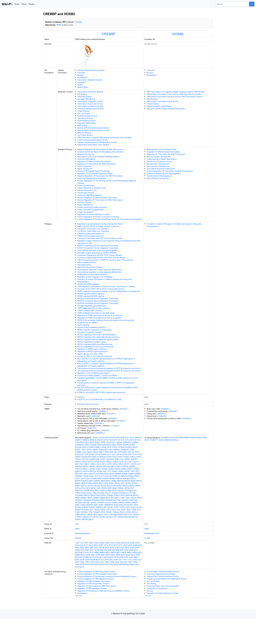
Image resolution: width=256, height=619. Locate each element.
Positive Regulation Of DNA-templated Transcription (97, 197)
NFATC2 (125, 485)
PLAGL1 (89, 493)
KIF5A (86, 476)
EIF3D (97, 454)
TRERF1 (109, 512)
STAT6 (139, 507)
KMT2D (124, 476)
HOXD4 (99, 471)
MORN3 (192, 437)
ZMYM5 (128, 517)
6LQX (131, 557)
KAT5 (106, 473)
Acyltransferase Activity (86, 120)
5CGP (137, 547)
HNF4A (125, 466)
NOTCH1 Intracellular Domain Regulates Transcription (98, 245)
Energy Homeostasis (85, 212)
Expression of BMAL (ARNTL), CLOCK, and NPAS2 (97, 375)
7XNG (77, 564)
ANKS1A (85, 440)
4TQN (117, 547)
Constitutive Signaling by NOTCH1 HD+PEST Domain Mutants (101, 257)
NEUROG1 (117, 485)
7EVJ (125, 559)
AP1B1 (106, 440)
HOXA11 (85, 468)
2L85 (77, 545)
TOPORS (84, 512)
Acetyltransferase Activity (87, 115)
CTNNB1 (78, 452)
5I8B (117, 550)
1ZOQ (117, 542)
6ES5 (92, 557)
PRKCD (86, 495)
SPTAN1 (78, 507)
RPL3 (128, 497)
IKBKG (121, 471)
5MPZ (118, 552)
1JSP (77, 542)
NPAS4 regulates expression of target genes (94, 329)
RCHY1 (147, 440)
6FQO (106, 557)
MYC (123, 483)
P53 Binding (82, 94)
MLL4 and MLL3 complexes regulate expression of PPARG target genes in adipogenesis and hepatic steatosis (106, 359)
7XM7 (130, 562)
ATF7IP (137, 440)
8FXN (102, 564)
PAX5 (92, 490)
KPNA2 (130, 476)
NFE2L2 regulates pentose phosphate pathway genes (98, 339)
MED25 (127, 481)
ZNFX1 (91, 519)
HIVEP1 (127, 464)
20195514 (186, 418)
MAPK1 (133, 478)
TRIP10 (122, 512)
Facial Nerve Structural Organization (161, 168)
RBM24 (96, 497)
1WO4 (96, 542)
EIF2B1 (92, 454)
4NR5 (82, 547)
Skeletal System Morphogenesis (159, 176)
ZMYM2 (121, 517)
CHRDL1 (97, 447)
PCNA (108, 490)
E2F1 (116, 452)
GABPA (92, 459)
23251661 (99, 423)
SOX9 (121, 505)
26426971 (165, 408)
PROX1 (104, 495)
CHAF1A (85, 447)
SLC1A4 (108, 502)
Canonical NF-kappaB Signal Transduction (93, 171)
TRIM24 (116, 512)
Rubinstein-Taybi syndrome (87, 404)
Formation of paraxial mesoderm (89, 332)
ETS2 (140, 454)
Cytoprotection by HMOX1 (87, 322)
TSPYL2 (134, 512)
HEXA (98, 464)
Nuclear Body (82, 87)
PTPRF (122, 495)
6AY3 (77, 557)
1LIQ (81, 542)
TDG (118, 509)
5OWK (87, 554)
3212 (146, 524)
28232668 (112, 418)
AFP (118, 437)
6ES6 (96, 557)
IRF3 (137, 471)
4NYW (101, 547)
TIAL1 (139, 509)
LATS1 (77, 478)
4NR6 (87, 547)
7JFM (134, 559)
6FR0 (121, 557)
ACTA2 (101, 437)
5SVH (93, 554)
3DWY (101, 545)
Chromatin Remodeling (86, 159)
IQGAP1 (127, 471)
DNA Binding (152, 99)
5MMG (102, 552)
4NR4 (77, 547)
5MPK (107, 552)
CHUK (103, 447)
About (24, 4)
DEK (111, 452)
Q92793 (78, 538)
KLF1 (97, 476)
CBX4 (87, 444)
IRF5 (77, 473)
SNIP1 (101, 505)
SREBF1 (92, 507)
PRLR (98, 495)
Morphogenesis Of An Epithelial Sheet (161, 149)
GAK (98, 459)
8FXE (97, 564)
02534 (77, 528)
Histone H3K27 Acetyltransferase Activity (93, 130)
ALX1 (132, 437)
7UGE (96, 562)
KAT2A (95, 473)
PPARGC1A (123, 493)
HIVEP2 (134, 464)
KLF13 (101, 476)
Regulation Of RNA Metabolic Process (92, 588)
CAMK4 (119, 442)
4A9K (130, 545)
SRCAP (85, 507)
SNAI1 (77, 505)
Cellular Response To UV (87, 190)
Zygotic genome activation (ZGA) (90, 353)
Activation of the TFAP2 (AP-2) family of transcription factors (100, 289)
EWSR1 (78, 456)
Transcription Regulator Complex (89, 79)
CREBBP (108, 33)
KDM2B (118, 473)
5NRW (77, 554)
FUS (83, 459)
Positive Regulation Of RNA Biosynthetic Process (96, 571)
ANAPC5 (138, 437)
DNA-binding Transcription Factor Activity (163, 101)
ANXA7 (100, 440)
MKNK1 (78, 483)
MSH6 (95, 483)
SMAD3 (128, 502)
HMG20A (78, 466)
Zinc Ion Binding (83, 113)
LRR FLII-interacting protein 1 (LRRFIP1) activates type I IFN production (105, 260)
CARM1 (135, 442)
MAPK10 (78, 481)
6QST (77, 559)
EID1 (82, 454)
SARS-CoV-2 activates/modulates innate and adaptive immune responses (105, 320)
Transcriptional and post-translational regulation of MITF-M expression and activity (109, 368)
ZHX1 (115, 517)
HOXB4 (117, 468)
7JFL (130, 559)
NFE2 (138, 485)
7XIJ (125, 562)
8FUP (82, 564)
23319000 (111, 413)
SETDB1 (86, 502)
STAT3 (128, 507)
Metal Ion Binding (84, 132)
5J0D (126, 550)
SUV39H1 (85, 509)
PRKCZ (92, 495)
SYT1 (92, 509)
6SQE (82, 559)
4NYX (107, 547)
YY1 (90, 517)
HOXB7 (130, 468)
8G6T (111, 564)
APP (115, 440)
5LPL (92, 552)
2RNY (95, 545)
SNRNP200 (108, 505)
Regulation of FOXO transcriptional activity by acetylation (99, 315)
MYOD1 (135, 483)
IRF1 (133, 471)
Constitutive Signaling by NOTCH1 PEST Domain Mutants (99, 255)
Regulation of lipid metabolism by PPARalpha (94, 276)
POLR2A (100, 493)
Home (17, 4)
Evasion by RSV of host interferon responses (94, 356)
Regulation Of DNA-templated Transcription (94, 161)
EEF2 (137, 452)
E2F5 (120, 452)
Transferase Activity (85, 118)
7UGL (102, 562)
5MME (96, 552)
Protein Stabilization (85, 204)
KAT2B (101, 473)
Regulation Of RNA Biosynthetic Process (93, 583)
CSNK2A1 (116, 449)
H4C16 (135, 461)
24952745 (91, 428)
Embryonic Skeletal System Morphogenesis (164, 173)
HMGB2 (99, 466)
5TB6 (98, 554)
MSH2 (90, 483)
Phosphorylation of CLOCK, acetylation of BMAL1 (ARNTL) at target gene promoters (105, 383)
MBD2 (103, 481)
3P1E (116, 545)
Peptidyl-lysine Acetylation (157, 588)
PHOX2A (128, 490)
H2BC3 (115, 461)
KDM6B (138, 473)
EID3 (86, 454)
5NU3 (82, 554)
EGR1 (77, 454)
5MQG (129, 552)
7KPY (77, 562)
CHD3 (91, 447)
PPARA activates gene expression (90, 233)
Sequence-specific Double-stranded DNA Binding (166, 108)
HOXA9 (92, 468)
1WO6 (107, 542)
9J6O (136, 564)
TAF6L (103, 509)
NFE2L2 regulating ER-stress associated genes (95, 346)
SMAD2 (122, 502)
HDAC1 (87, 464)
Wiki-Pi (6, 4)
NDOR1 (199, 437)
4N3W (135, 545)
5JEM (131, 550)
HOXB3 (111, 468)
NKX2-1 (94, 488)
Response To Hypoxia (85, 154)
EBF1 (125, 452)
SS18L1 (110, 507)
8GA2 (116, 564)
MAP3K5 (126, 478)
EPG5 (125, 454)
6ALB (128, 554)
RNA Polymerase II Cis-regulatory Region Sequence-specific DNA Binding (175, 91)
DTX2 (171, 437)
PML (95, 493)
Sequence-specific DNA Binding (159, 106)
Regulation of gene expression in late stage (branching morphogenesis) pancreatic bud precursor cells (109, 241)
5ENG (87, 550)
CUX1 (84, 452)
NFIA (84, 488)
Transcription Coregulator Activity (90, 101)
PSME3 (110, 495)
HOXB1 (98, 468)
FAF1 (90, 456)
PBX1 (97, 490)
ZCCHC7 (109, 517)
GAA (87, 459)
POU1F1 (108, 493)
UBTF (95, 514)
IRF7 (81, 473)
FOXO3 (138, 456)
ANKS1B (93, 440)
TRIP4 (128, 512)
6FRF (126, 557)
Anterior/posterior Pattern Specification (162, 159)
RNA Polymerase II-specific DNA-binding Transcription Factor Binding (104, 137)
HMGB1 (92, 466)
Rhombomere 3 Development (158, 163)
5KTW (77, 552)
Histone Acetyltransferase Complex (91, 70)
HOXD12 (85, 471)
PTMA (116, 495)
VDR (111, 514)
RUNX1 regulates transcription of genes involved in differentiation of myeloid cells (108, 291)
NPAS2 (104, 488)
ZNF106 (134, 517)
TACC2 (97, 509)
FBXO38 (102, 456)
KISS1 (91, 476)
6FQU (116, 557)
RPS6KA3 (87, 500)
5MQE (123, 552)
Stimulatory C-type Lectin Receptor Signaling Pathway (98, 156)
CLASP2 (128, 447)
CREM (101, 449)
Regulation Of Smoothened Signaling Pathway (95, 173)
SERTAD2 (133, 500)
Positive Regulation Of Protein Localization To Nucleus (98, 216)
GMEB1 (127, 459)
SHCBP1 (101, 502)
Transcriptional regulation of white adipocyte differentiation (99, 269)
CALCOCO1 (111, 442)
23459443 (104, 430)
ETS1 (135, 454)
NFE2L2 (78, 488)
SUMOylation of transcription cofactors (92, 274)
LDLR (83, 478)
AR (119, 440)
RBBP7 (84, 497)
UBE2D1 (83, 514)
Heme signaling (83, 325)
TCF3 (114, 509)
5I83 (105, 550)
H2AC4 (102, 461)
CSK (110, 449)
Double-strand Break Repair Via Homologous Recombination (100, 151)
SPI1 (131, 505)
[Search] (251, 4)
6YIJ (102, 559)
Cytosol (80, 84)
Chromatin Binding (84, 96)
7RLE (82, 562)
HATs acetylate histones (86, 262)
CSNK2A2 (125, 449)
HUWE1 (115, 471)
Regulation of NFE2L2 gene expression (92, 349)
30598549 (102, 411)
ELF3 (109, 454)
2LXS (81, 545)
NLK (99, 488)
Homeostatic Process (85, 192)
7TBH (91, 562)
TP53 (90, 512)
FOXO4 (78, 459)
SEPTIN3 (117, 500)
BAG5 (82, 442)
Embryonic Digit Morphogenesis (89, 195)
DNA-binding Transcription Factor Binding (93, 144)
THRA (133, 509)
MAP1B (119, 478)
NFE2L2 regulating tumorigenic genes (91, 341)
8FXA (92, 564)
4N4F (140, 545)
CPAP (83, 449)
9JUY (82, 567)
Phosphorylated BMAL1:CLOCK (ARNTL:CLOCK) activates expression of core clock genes (107, 379)
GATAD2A (110, 459)
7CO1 (120, 559)
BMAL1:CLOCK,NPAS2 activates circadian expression (98, 226)
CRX (106, 449)
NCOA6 (110, 485)
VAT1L (106, 514)
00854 (146, 528)
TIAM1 (77, 512)
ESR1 (130, 454)
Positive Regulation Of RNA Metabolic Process (95, 578)
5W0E (102, 554)
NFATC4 (132, 485)
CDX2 (113, 444)
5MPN (113, 552)
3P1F (120, 545)
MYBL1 (111, 483)
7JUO (139, 559)
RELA (107, 497)
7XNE (135, 562)
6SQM (92, 559)
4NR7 (91, 547)
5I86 (109, 550)
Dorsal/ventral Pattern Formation (159, 161)
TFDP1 (123, 509)
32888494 (95, 416)
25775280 (120, 420)
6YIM (115, 559)
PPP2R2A (79, 495)
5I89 (113, 550)
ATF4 (132, 440)
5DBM (77, 550)
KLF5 (112, 476)
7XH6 (112, 562)
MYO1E (128, 483)
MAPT (91, 481)
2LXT (86, 545)
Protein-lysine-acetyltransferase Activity (92, 140)
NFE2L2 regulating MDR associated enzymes (95, 344)
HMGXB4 (106, 466)
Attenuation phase (84, 264)
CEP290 (78, 447)
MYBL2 (118, 483)
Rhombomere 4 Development (158, 166)
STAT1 (116, 507)
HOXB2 (178, 33)
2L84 (137, 542)
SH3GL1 (94, 502)
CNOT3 (135, 447)
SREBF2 (99, 507)
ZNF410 (176, 440)
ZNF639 (85, 519)
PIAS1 (134, 490)
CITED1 (115, 447)
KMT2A (117, 476)
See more (78, 596)
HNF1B (119, 466)
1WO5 (101, 542)
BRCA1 (98, 442)
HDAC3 (93, 464)
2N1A (91, 545)
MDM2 (114, 481)
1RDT (86, 542)
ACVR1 (113, 437)
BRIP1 (103, 442)
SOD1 (161, 440)
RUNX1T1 (154, 440)
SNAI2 (83, 505)
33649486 (162, 416)
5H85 (102, 550)
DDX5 (107, 452)
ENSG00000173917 (152, 533)
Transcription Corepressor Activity (90, 106)
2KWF (132, 542)
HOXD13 (92, 471)
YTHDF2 (78, 517)
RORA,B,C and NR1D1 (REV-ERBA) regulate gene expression (101, 392)
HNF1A (113, 466)
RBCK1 (90, 497)
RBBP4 (78, 497)
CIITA (109, 447)
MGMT (133, 481)
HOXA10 (78, 468)
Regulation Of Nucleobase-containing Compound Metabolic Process (103, 590)
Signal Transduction (85, 168)
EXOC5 (84, 456)
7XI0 (121, 562)
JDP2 (85, 473)
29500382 (173, 411)
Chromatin (81, 72)
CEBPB (126, 444)
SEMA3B (109, 500)
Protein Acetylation (84, 166)
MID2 (181, 437)
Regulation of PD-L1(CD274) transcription (93, 373)
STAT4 (133, 507)
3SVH (125, 545)
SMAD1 (115, 502)
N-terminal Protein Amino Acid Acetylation (163, 586)
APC (111, 440)
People (31, 4)
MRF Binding (82, 125)
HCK (82, 464)
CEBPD (132, 444)
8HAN (131, 564)
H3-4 (126, 461)
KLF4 (107, 476)
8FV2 (87, 564)
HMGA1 (86, 466)
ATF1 (123, 440)
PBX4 (205, 437)
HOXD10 (78, 471)
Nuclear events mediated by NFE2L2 (91, 327)
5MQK (134, 552)
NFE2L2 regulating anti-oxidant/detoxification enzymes (98, 337)
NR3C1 (115, 488)
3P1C (106, 545)
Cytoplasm (81, 82)
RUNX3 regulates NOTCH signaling (90, 293)
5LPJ (87, 552)
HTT (109, 471)
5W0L (113, 554)
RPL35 (133, 497)
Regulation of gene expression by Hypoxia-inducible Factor (100, 224)
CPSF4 (89, 449)
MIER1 (139, 481)
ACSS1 (95, 437)
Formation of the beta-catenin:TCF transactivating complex (100, 238)
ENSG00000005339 (82, 533)
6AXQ (137, 554)
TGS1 (129, 509)
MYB (106, 483)
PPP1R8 (132, 493)
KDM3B (124, 473)
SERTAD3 (79, 502)
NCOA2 (97, 485)
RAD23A (129, 495)
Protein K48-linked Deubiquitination (90, 209)
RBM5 (102, 497)
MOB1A (84, 483)
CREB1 (95, 449)
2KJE (127, 542)
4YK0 (132, 547)
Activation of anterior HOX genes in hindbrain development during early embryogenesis (104, 280)
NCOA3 (104, 485)
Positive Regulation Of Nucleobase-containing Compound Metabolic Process (106, 576)
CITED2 (121, 447)
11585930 (78, 22)
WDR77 (121, 514)
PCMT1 (103, 490)
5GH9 (97, 550)
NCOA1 (91, 485)
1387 (77, 524)
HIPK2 (115, 464)
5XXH (123, 554)
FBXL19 (96, 456)
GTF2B (96, 461)
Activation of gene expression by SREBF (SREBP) (97, 252)
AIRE (122, 437)
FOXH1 (120, 456)
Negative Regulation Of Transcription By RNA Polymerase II (100, 149)
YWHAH (85, 517)
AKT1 (127, 437)
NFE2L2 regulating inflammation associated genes (96, 334)
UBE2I (89, 514)
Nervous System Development (158, 156)
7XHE (117, 562)
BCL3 (87, 442)
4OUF (112, 547)
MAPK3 (85, 481)
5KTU (136, 550)
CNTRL (78, 449)
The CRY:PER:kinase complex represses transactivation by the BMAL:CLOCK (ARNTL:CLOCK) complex (107, 388)
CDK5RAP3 (106, 444)
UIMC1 (100, 514)
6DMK (86, 557)
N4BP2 (77, 485)
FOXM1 (126, 456)
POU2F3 (115, 493)
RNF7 (123, 497)
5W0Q (118, 554)
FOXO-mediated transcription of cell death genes (96, 313)
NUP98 (127, 488)
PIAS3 (83, 493)
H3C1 (130, 461)
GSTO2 (90, 461)
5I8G (122, 550)
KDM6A (131, 473)
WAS (115, 514)
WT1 (126, 514)
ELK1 (114, 454)
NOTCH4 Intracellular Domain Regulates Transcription (98, 303)
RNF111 (117, 497)
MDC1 (108, 481)
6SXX (98, 559)
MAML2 (113, 478)
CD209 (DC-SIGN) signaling (88, 284)
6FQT (111, 557)
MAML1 (106, 478)
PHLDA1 (121, 490)
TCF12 (108, 509)
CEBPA (119, 444)
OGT (132, 488)
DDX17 (101, 452)
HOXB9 (136, 468)
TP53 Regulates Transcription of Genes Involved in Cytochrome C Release (106, 286)
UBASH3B (168, 440)
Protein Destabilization (86, 185)
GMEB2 (134, 459)
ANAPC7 (78, 440)
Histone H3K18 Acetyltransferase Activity (93, 128)
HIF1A (104, 464)
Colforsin (80, 397)
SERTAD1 (125, 500)
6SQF (87, 559)
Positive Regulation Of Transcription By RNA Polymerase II (100, 200)
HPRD (58, 25)
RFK (112, 497)
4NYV (96, 547)
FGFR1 (109, 456)
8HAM (126, 564)
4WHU (127, 547)
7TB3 (87, 562)
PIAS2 (77, 493)
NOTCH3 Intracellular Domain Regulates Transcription (98, 298)
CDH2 (99, 444)
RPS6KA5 (96, 500)
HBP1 (77, 464)
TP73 (103, 512)
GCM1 (117, 459)
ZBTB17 (96, 517)
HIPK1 (109, 464)
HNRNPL (132, 466)
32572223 (123, 408)
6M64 (136, 557)
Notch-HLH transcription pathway (90, 267)
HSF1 (105, 471)
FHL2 (115, 456)
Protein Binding (83, 111)
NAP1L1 (84, 485)
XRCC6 (136, 514)
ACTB (107, 437)
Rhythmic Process (84, 202)
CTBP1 (132, 449)
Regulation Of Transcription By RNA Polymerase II (96, 163)
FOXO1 (132, 456)
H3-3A (121, 461)
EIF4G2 (104, 454)
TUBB (77, 514)
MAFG (100, 478)
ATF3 (127, 440)
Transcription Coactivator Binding (90, 91)
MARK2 (97, 481)
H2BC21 (109, 461)
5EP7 (92, 550)
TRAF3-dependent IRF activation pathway (93, 308)
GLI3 (122, 459)
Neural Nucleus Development (158, 178)
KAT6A (111, 473)
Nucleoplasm (82, 77)
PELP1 (114, 490)
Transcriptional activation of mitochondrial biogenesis (97, 250)
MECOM (120, 481)
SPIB (136, 505)
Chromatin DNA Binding (86, 123)
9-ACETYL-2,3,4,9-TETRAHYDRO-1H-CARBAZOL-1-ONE (99, 399)
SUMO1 (78, 509)
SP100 (126, 505)
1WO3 (91, 542)
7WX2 (107, 562)
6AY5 (82, 557)
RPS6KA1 (79, 500)
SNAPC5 (89, 505)
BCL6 (92, 442)
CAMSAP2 (127, 442)
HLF (139, 464)
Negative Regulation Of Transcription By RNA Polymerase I (100, 176)
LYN (91, 478)
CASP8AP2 (79, 444)
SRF (105, 507)
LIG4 (87, 478)
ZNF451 (78, 519)
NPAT (109, 488)
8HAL (121, 564)
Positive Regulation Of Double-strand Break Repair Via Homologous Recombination (109, 219)
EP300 (119, 454)
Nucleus (80, 75)
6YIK (107, 559)
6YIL (111, 559)
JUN (90, 473)
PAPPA (86, 490)
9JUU (77, 567)
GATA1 (103, 459)
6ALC (133, 554)
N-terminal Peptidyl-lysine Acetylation (91, 178)
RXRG (102, 500)
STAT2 (122, 507)
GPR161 (78, 461)
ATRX (77, 442)
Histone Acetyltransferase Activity (90, 108)
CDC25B (93, 444)
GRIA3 (84, 461)
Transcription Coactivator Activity (90, 103)
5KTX (82, 552)
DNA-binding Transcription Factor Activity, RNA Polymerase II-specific (174, 94)
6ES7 (101, 557)
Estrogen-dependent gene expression (91, 305)
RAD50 (135, 495)
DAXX (95, 452)
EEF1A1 (131, 452)
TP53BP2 (97, 512)
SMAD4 (135, 502)
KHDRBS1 (79, 476)
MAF (95, 478)
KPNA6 (136, 476)
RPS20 (139, 497)
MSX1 (101, 483)
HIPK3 (120, 464)
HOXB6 (123, 468)
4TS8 (122, 547)
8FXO (107, 564)
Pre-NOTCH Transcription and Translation (93, 228)
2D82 (123, 542)
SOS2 (116, 505)
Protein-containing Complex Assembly (92, 207)
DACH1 (90, 452)
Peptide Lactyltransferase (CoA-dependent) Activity (97, 142)
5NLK (140, 552)
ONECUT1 (79, 490)
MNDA (186, 437)
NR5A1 (121, 488)
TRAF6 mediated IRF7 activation (90, 310)
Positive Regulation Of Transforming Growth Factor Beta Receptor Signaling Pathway (106, 181)
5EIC (82, 550)
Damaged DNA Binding (86, 99)
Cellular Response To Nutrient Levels (91, 188)
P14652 (147, 538)
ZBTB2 (102, 517)
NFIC (88, 488)
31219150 (114, 425)
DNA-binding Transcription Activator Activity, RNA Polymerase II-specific (175, 96)
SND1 (96, 505)
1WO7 (112, 542)
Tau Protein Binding (84, 135)
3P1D (111, 545)
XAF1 (131, 514)
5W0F (108, 554)
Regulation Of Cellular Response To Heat (93, 214)
